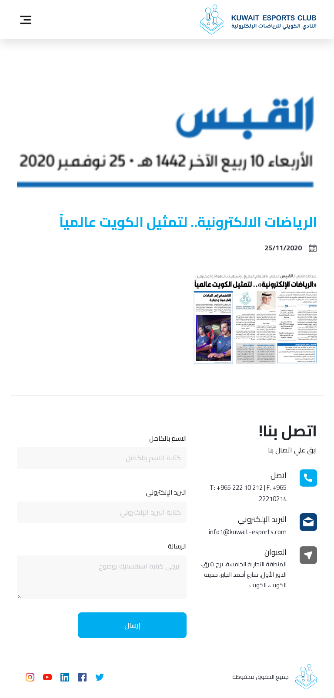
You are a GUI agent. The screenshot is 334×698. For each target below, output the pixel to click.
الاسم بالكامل (168, 438)
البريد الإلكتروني (166, 492)
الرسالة (177, 546)
